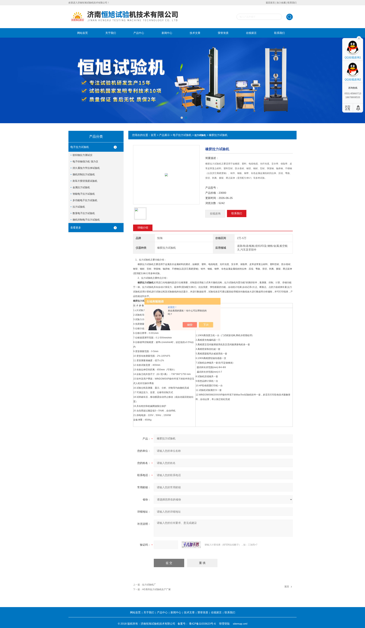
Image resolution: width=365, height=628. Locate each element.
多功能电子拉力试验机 (85, 200)
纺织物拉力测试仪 (82, 155)
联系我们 (292, 2)
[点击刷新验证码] (191, 544)
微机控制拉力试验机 (84, 174)
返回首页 (270, 2)
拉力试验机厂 (149, 584)
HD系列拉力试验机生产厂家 (156, 589)
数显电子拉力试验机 (84, 213)
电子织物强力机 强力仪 (85, 161)
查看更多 (75, 227)
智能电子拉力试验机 (84, 193)
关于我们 (110, 32)
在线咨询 (215, 213)
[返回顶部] (358, 107)
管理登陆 (224, 623)
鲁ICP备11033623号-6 (202, 623)
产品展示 (164, 135)
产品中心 (138, 32)
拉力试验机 (79, 206)
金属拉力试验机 (81, 187)
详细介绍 (142, 227)
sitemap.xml (240, 623)
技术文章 (195, 32)
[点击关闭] (359, 38)
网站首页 (82, 32)
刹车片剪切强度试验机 (85, 180)
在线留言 (251, 32)
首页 (153, 135)
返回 (286, 586)
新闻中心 (167, 32)
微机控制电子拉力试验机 (86, 219)
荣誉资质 (223, 32)
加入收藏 (281, 2)
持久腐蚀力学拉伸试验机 (86, 168)
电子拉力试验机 (79, 146)
